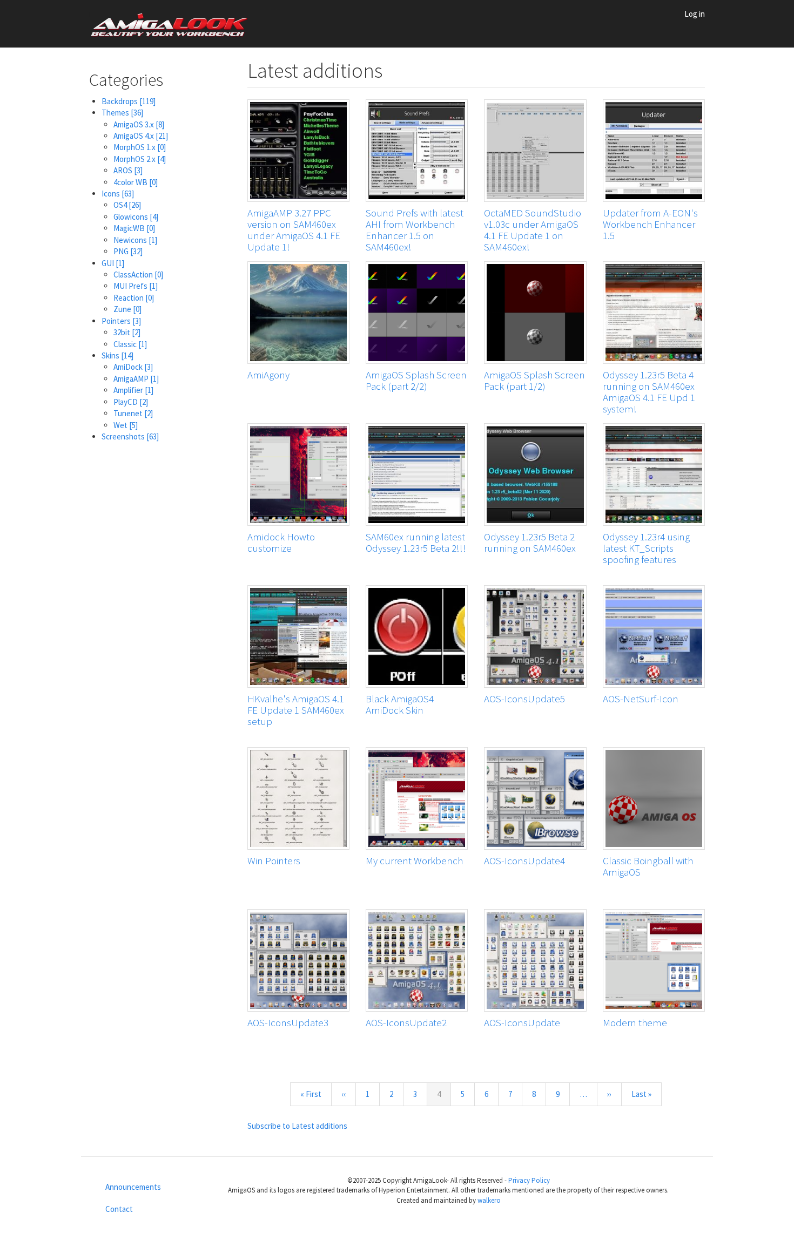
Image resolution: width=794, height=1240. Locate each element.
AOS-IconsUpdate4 (524, 860)
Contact (119, 1209)
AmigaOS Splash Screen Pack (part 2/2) (416, 380)
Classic (130, 344)
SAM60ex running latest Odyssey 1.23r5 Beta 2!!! (416, 542)
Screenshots (130, 436)
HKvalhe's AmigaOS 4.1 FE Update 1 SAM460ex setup (295, 710)
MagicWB (134, 228)
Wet (125, 425)
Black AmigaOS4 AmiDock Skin (400, 704)
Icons (118, 193)
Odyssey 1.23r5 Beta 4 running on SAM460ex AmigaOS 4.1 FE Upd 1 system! (649, 391)
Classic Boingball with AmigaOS (648, 866)
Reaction (133, 298)
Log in (694, 14)
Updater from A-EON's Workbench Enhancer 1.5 (650, 224)
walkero (489, 1200)
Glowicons (135, 217)
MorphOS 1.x (139, 147)
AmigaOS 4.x (140, 136)
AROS (128, 170)
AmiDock (133, 367)
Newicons (135, 240)
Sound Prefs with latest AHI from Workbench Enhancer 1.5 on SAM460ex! (414, 229)
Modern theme (635, 1022)
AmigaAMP (136, 379)
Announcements (133, 1187)
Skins (117, 355)
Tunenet (133, 413)
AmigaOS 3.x (138, 124)
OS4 (127, 205)
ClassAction (138, 274)
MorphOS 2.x (139, 159)
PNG (128, 251)
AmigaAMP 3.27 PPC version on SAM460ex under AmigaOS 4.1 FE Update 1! (293, 229)
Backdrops (129, 101)
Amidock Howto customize (281, 542)
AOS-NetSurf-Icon (640, 698)
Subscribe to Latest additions (297, 1126)
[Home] (174, 23)
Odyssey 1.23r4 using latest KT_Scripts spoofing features (646, 548)
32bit (126, 332)
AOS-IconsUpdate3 (287, 1022)
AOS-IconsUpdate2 (406, 1022)
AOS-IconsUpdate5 (524, 698)
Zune (127, 309)
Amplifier (133, 390)
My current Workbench (414, 860)
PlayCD (130, 402)
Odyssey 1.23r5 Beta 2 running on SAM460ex (530, 542)
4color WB (135, 182)
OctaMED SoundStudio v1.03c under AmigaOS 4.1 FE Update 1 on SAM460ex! (532, 229)
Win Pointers (273, 860)
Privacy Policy (529, 1180)
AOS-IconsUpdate (522, 1022)
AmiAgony (268, 374)
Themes (122, 112)
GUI (113, 263)
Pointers (121, 321)
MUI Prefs (135, 286)
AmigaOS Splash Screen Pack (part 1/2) (534, 380)
